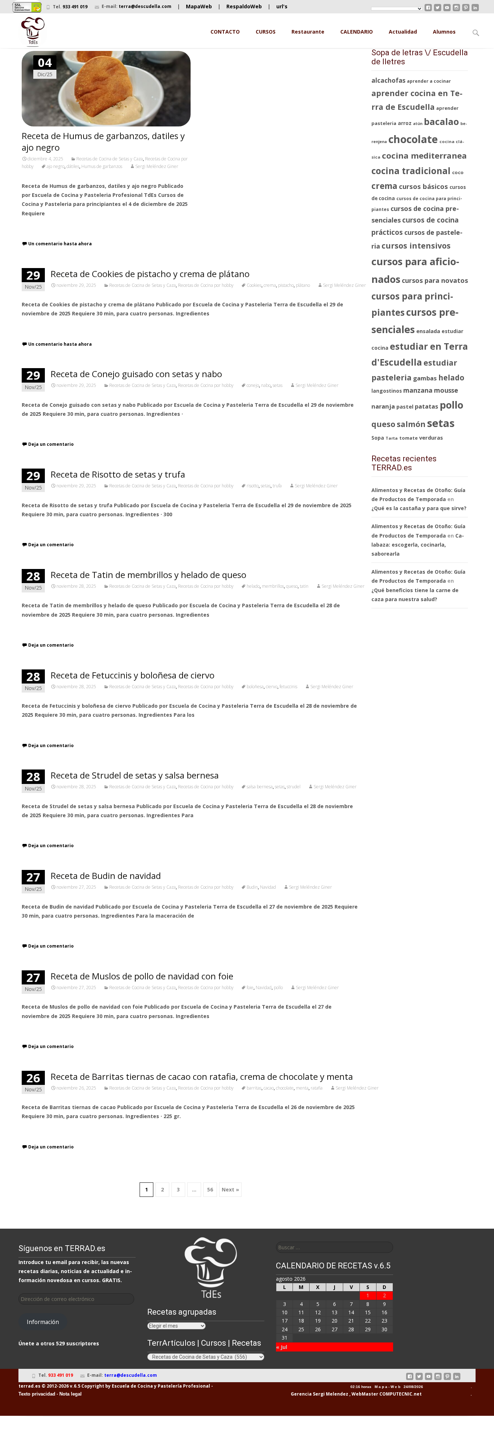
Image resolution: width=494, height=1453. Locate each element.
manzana (418, 390)
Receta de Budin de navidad (106, 875)
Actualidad (403, 31)
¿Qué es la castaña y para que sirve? (419, 508)
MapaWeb (199, 6)
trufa (277, 486)
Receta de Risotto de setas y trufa (118, 474)
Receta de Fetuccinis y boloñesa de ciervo (132, 675)
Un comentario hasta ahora (60, 244)
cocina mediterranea (424, 155)
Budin (252, 887)
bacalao (441, 122)
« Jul (281, 1347)
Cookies (254, 285)
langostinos (386, 390)
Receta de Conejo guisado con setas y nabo (136, 374)
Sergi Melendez (330, 1394)
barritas (254, 1088)
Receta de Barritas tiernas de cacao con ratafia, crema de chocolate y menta (202, 1076)
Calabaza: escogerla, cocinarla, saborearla (417, 544)
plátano (303, 285)
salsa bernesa (260, 787)
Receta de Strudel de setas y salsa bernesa (135, 775)
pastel (404, 406)
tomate (408, 438)
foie (250, 987)
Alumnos (444, 31)
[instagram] (456, 10)
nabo (266, 385)
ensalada (428, 331)
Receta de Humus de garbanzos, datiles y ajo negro (103, 141)
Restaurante (307, 31)
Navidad (268, 887)
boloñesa (255, 687)
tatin (304, 586)
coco (458, 172)
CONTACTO (225, 31)
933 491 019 (75, 7)
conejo (253, 385)
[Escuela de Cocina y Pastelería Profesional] (32, 32)
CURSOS (266, 31)
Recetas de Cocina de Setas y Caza (109, 159)
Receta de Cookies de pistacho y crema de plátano (150, 274)
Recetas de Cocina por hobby (206, 285)
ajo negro (55, 166)
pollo (278, 987)
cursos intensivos (416, 245)
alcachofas (388, 80)
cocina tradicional (411, 171)
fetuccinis (288, 687)
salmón (411, 424)
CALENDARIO (356, 31)
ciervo (271, 687)
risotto (253, 486)
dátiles (73, 166)
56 (210, 1189)
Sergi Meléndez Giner (156, 166)
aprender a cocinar (429, 81)
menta (302, 1088)
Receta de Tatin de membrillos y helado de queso (148, 575)
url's (282, 6)
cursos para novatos (435, 280)
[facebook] (428, 10)
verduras (431, 437)
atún (417, 123)
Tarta (392, 438)
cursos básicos (423, 186)
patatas (426, 406)
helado (253, 586)
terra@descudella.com (145, 6)
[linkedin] (475, 10)
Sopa (377, 437)
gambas (425, 378)
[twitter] (437, 10)
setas (277, 385)
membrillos (273, 586)
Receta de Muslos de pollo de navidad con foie (142, 976)
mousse (446, 390)
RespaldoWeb (244, 6)
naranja (383, 406)
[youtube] (447, 10)
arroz (405, 123)
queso (292, 586)
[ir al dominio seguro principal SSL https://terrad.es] (27, 7)
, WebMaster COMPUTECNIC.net (385, 1394)
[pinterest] (465, 10)
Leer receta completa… (52, 226)
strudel (294, 787)
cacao (269, 1088)
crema (270, 285)
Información (43, 1322)
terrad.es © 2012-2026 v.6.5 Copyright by (64, 1386)
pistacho (286, 285)
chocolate (285, 1088)
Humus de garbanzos (101, 166)
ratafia (317, 1088)
